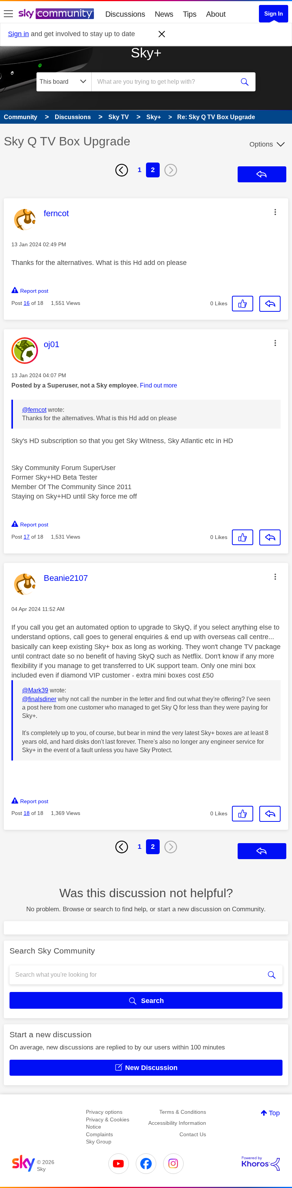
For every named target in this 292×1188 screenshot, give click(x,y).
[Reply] (270, 304)
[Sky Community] (56, 13)
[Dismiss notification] (162, 34)
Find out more (158, 385)
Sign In (273, 13)
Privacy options (104, 1112)
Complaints (99, 1134)
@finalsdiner (39, 699)
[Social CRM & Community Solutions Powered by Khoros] (261, 1163)
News (164, 14)
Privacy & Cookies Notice (107, 1123)
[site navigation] (8, 14)
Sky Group (98, 1142)
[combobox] (165, 81)
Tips (190, 14)
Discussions (125, 14)
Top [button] (274, 1113)
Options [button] (261, 144)
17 (27, 537)
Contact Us (192, 1134)
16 (27, 303)
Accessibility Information (177, 1123)
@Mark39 (35, 690)
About (216, 14)
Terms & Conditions (182, 1112)
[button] (275, 212)
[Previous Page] (121, 170)
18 (27, 813)
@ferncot (34, 410)
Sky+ (146, 53)
